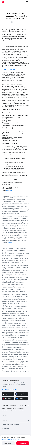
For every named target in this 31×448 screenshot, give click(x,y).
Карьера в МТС (5, 411)
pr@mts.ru (9, 190)
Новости (27, 405)
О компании (5, 405)
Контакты (20, 405)
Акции (3, 408)
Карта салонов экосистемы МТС (15, 408)
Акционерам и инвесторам (18, 411)
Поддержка (13, 405)
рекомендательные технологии (10, 439)
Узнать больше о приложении (9, 389)
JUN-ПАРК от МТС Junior (9, 70)
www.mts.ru (11, 242)
